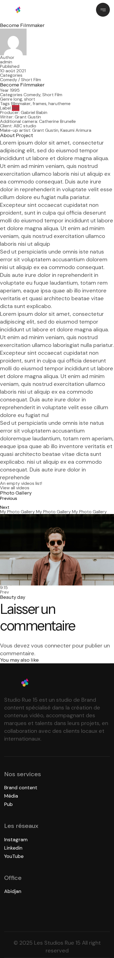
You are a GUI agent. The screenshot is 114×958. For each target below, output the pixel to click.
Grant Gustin (28, 117)
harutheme (59, 103)
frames (39, 103)
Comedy (8, 80)
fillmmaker (21, 103)
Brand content (20, 787)
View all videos (14, 488)
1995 (15, 90)
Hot (15, 108)
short (29, 99)
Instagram (16, 839)
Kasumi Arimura (75, 130)
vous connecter (51, 645)
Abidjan (12, 891)
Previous (8, 498)
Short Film (31, 80)
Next (4, 507)
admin (6, 62)
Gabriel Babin (34, 112)
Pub (8, 804)
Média (11, 796)
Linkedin (13, 848)
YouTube (14, 856)
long (18, 99)
